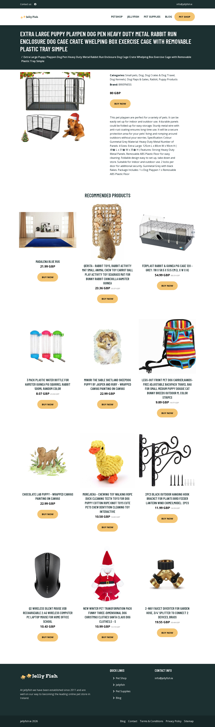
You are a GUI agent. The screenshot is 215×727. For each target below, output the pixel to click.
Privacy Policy (173, 721)
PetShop (117, 16)
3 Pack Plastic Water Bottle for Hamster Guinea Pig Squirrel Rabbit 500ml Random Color (47, 384)
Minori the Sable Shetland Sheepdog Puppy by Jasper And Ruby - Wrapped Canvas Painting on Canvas (107, 384)
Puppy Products (168, 79)
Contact (132, 721)
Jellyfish (133, 16)
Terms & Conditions (151, 721)
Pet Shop (184, 16)
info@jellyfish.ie (184, 4)
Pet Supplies (152, 16)
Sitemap (189, 721)
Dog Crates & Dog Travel (160, 75)
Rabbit (154, 79)
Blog (168, 16)
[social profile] (35, 4)
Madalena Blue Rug (48, 261)
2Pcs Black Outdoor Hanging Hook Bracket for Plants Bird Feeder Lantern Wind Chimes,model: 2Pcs (167, 498)
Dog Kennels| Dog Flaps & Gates (129, 79)
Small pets (131, 75)
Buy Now (120, 103)
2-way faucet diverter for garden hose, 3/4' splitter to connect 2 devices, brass (167, 612)
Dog (141, 75)
